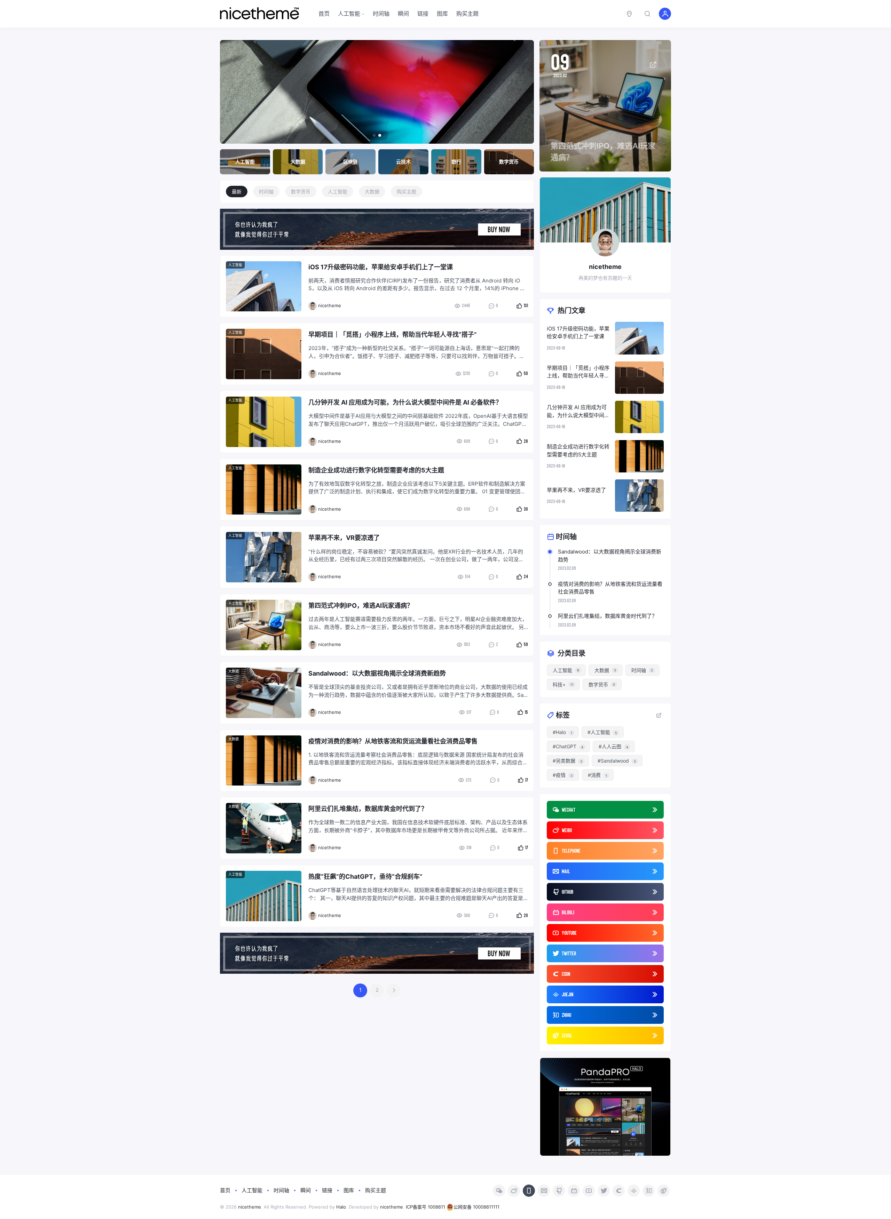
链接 (422, 13)
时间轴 (381, 13)
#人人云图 (613, 746)
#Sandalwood (617, 761)
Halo (341, 1207)
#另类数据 (567, 761)
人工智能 (349, 13)
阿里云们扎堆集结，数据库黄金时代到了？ (607, 616)
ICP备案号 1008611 (425, 1207)
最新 (237, 191)
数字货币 (300, 191)
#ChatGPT (568, 746)
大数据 (372, 191)
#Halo (562, 732)
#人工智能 (602, 732)
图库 (442, 13)
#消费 (597, 775)
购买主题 (467, 13)
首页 (324, 13)
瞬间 (403, 13)
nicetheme (249, 1207)
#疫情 (563, 775)
